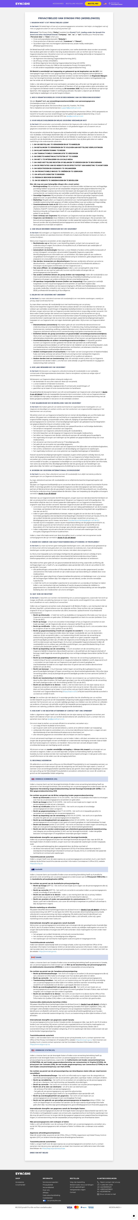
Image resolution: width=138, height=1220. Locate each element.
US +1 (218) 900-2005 (105, 1185)
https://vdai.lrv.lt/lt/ (70, 691)
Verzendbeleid (48, 1187)
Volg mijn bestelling (77, 1182)
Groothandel (20, 1185)
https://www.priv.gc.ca (84, 1040)
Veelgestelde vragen (78, 1190)
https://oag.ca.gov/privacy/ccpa (53, 1148)
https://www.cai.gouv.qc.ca (40, 1044)
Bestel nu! (93, 4)
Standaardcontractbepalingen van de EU (83, 520)
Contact (73, 1192)
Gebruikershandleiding (51, 1195)
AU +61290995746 (103, 1191)
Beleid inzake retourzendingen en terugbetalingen (82, 1186)
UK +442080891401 (104, 1187)
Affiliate (45, 1193)
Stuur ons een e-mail (108, 1194)
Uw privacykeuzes (54, 1200)
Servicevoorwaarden (50, 1182)
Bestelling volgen (74, 3)
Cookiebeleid (47, 1198)
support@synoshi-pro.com (71, 108)
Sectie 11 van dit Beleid (66, 538)
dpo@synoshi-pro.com (74, 116)
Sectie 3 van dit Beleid (47, 494)
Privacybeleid (48, 1185)
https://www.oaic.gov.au (47, 951)
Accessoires (58, 3)
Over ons (46, 1190)
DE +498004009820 (105, 1189)
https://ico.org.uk (36, 863)
